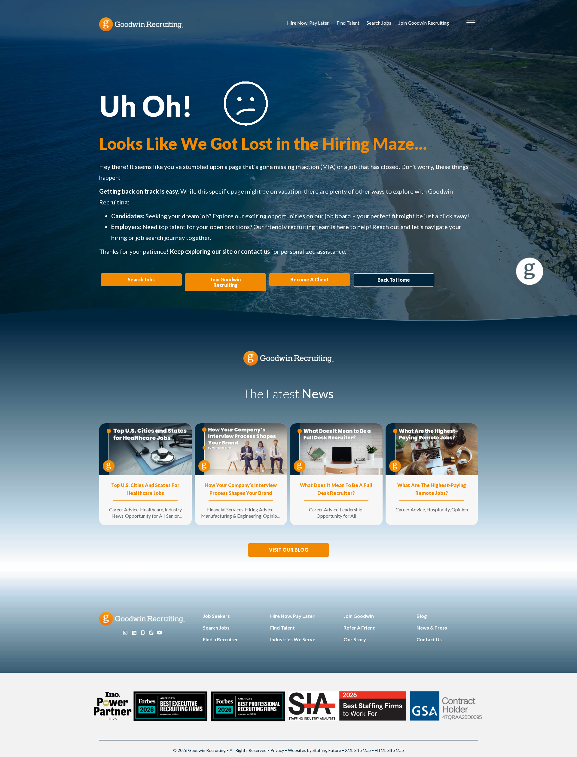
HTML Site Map (389, 750)
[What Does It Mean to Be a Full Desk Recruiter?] (336, 448)
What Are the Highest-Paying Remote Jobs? (431, 489)
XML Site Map (358, 750)
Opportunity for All (145, 516)
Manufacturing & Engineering (231, 516)
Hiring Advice (259, 509)
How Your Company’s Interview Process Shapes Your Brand (241, 489)
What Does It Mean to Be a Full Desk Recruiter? (336, 489)
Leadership (351, 509)
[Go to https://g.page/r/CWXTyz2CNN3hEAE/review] (151, 633)
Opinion (271, 516)
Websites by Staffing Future (314, 750)
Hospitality (438, 509)
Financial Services (225, 509)
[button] (288, 550)
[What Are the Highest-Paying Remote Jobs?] (432, 448)
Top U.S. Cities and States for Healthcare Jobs (145, 489)
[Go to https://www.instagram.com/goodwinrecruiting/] (125, 633)
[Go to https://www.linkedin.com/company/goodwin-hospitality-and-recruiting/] (134, 633)
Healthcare (151, 509)
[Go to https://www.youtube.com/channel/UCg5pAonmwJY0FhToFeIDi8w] (159, 633)
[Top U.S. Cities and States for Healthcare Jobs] (145, 448)
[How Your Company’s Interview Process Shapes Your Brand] (241, 448)
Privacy (277, 750)
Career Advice (124, 509)
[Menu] (471, 23)
